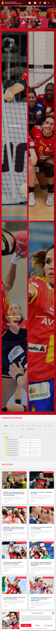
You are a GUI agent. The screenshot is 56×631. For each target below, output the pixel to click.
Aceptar (26, 625)
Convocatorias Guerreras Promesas (15, 446)
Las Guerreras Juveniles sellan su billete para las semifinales (12, 563)
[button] (53, 613)
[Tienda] (35, 3)
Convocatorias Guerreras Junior (15, 441)
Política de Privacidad (38, 628)
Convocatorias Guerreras (13, 439)
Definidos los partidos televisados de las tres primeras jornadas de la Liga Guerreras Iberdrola (14, 493)
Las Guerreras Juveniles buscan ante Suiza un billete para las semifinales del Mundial (41, 564)
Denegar (37, 625)
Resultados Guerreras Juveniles (15, 452)
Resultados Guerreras (12, 448)
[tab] (5, 425)
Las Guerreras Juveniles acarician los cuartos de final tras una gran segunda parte (41, 599)
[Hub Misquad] (45, 3)
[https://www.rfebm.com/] (11, 3)
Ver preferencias (48, 625)
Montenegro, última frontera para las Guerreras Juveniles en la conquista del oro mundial (13, 528)
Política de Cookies (31, 628)
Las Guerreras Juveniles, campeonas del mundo (41, 492)
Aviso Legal (45, 628)
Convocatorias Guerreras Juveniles (15, 444)
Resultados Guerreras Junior (14, 450)
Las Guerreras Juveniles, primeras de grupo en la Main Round (14, 598)
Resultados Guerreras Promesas (15, 455)
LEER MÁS (5, 502)
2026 (7, 437)
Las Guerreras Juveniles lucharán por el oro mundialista (41, 527)
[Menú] (53, 3)
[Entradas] (30, 3)
